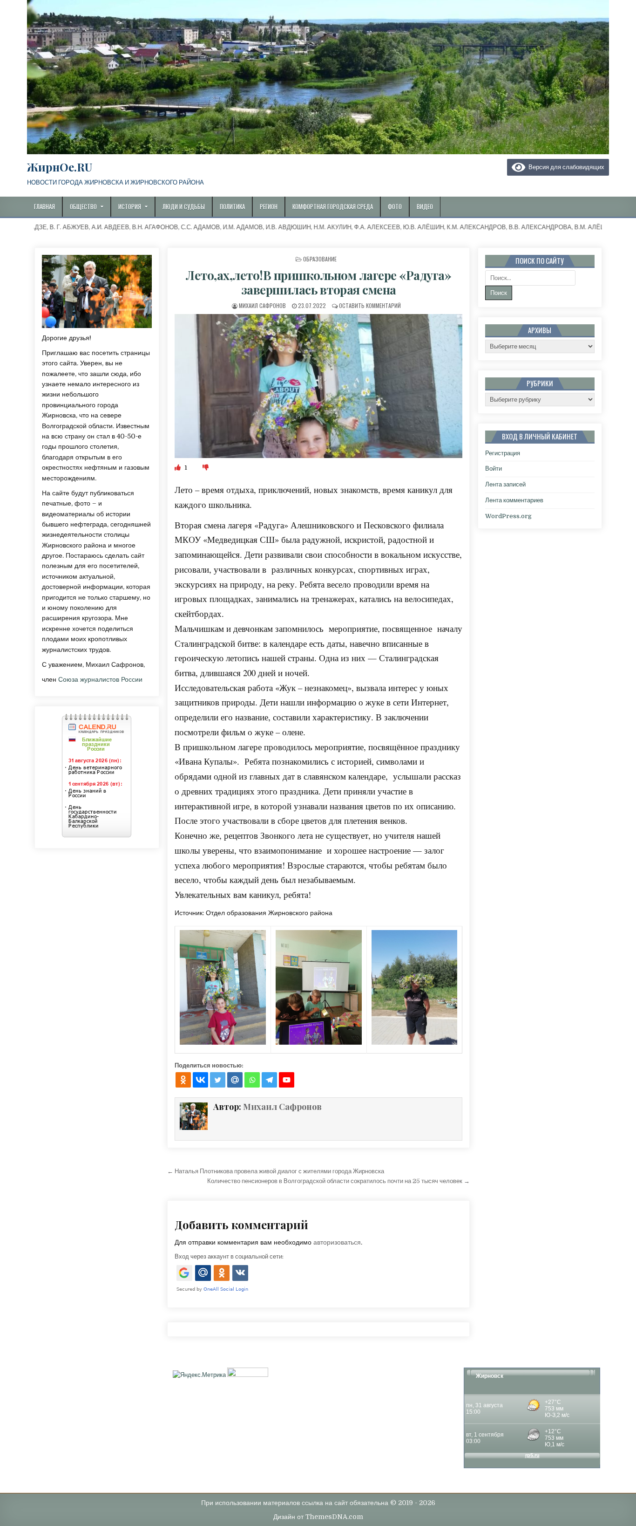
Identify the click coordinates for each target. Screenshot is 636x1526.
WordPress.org (508, 516)
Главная (44, 206)
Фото (395, 206)
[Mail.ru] (235, 1080)
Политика (232, 206)
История (129, 206)
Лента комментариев (514, 500)
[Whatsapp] (252, 1080)
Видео (425, 206)
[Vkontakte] (200, 1080)
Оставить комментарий (370, 305)
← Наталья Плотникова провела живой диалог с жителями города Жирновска (275, 1171)
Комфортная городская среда (332, 206)
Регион (268, 206)
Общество (83, 206)
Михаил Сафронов (262, 305)
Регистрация (502, 453)
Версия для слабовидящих (564, 167)
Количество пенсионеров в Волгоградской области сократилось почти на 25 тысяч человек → (338, 1180)
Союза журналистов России (100, 679)
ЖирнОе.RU (59, 166)
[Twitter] (217, 1080)
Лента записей (505, 484)
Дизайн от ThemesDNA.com (318, 1516)
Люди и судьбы (183, 206)
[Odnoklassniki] (183, 1080)
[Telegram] (269, 1080)
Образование (320, 259)
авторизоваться (337, 1242)
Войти (493, 468)
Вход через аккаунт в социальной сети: (229, 1256)
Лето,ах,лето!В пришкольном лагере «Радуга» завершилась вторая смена (318, 282)
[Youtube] (286, 1080)
